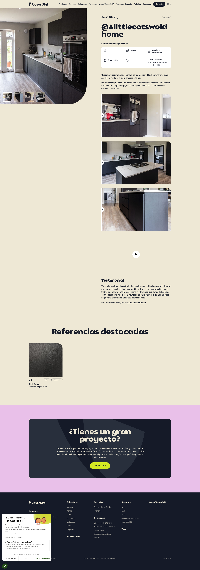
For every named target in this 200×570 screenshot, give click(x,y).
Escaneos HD (127, 522)
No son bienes (10, 558)
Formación (93, 4)
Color (69, 514)
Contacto (159, 4)
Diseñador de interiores (103, 523)
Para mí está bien (43, 558)
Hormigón (71, 518)
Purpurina (70, 529)
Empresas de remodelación (104, 527)
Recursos (126, 502)
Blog (123, 507)
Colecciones (72, 502)
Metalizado (71, 522)
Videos (124, 514)
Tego (124, 529)
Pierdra (69, 511)
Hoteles (97, 538)
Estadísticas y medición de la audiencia (18, 549)
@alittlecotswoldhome (135, 302)
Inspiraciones (73, 537)
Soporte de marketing (130, 518)
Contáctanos (100, 466)
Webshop (137, 4)
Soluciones (99, 518)
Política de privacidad (108, 558)
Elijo (26, 558)
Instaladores (99, 530)
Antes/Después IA (106, 4)
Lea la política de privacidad (13, 537)
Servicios (72, 4)
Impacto (128, 4)
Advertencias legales (91, 558)
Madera (70, 507)
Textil (68, 526)
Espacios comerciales (102, 534)
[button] (5, 566)
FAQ (123, 511)
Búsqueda (147, 4)
